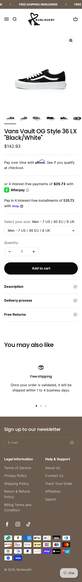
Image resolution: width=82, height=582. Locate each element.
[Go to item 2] (23, 117)
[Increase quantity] (33, 251)
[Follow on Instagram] (18, 524)
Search (50, 499)
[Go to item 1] (10, 117)
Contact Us (54, 475)
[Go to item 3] (37, 117)
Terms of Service (17, 468)
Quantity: (11, 243)
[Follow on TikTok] (28, 524)
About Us (52, 468)
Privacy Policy (15, 475)
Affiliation (53, 491)
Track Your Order (59, 483)
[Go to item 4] (50, 117)
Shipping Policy (16, 483)
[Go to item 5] (64, 117)
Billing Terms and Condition (17, 507)
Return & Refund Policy (17, 494)
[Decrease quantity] (9, 251)
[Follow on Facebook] (7, 524)
